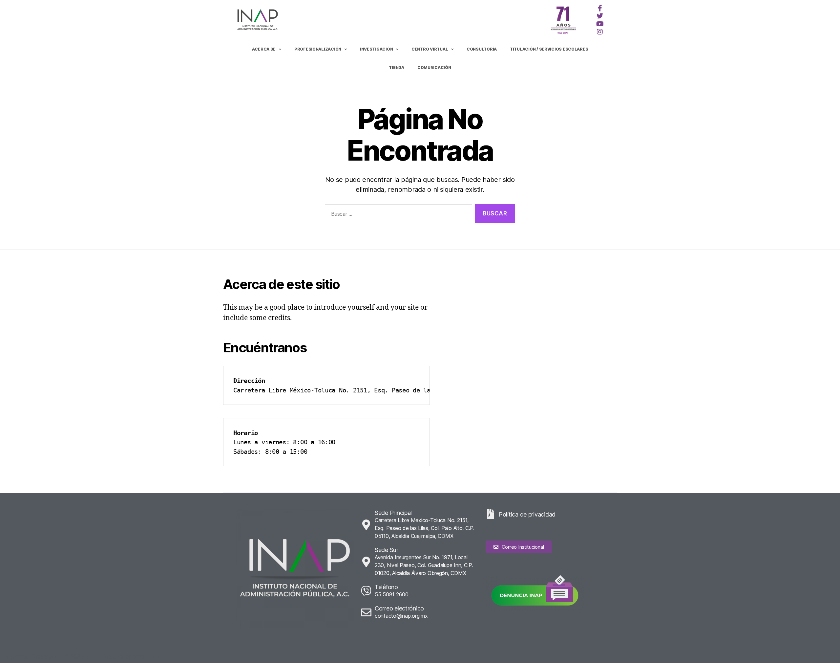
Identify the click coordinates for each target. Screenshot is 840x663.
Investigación (376, 49)
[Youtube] (600, 24)
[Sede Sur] (366, 562)
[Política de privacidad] (490, 514)
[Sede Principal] (366, 524)
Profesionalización (317, 49)
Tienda (396, 67)
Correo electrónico (399, 608)
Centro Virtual (429, 49)
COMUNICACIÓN (434, 67)
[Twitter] (600, 16)
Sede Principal (393, 512)
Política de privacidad (527, 514)
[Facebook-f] (600, 8)
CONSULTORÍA (482, 49)
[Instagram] (600, 32)
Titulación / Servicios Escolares (549, 49)
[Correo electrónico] (366, 612)
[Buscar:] (397, 215)
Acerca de (264, 49)
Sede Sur (386, 549)
